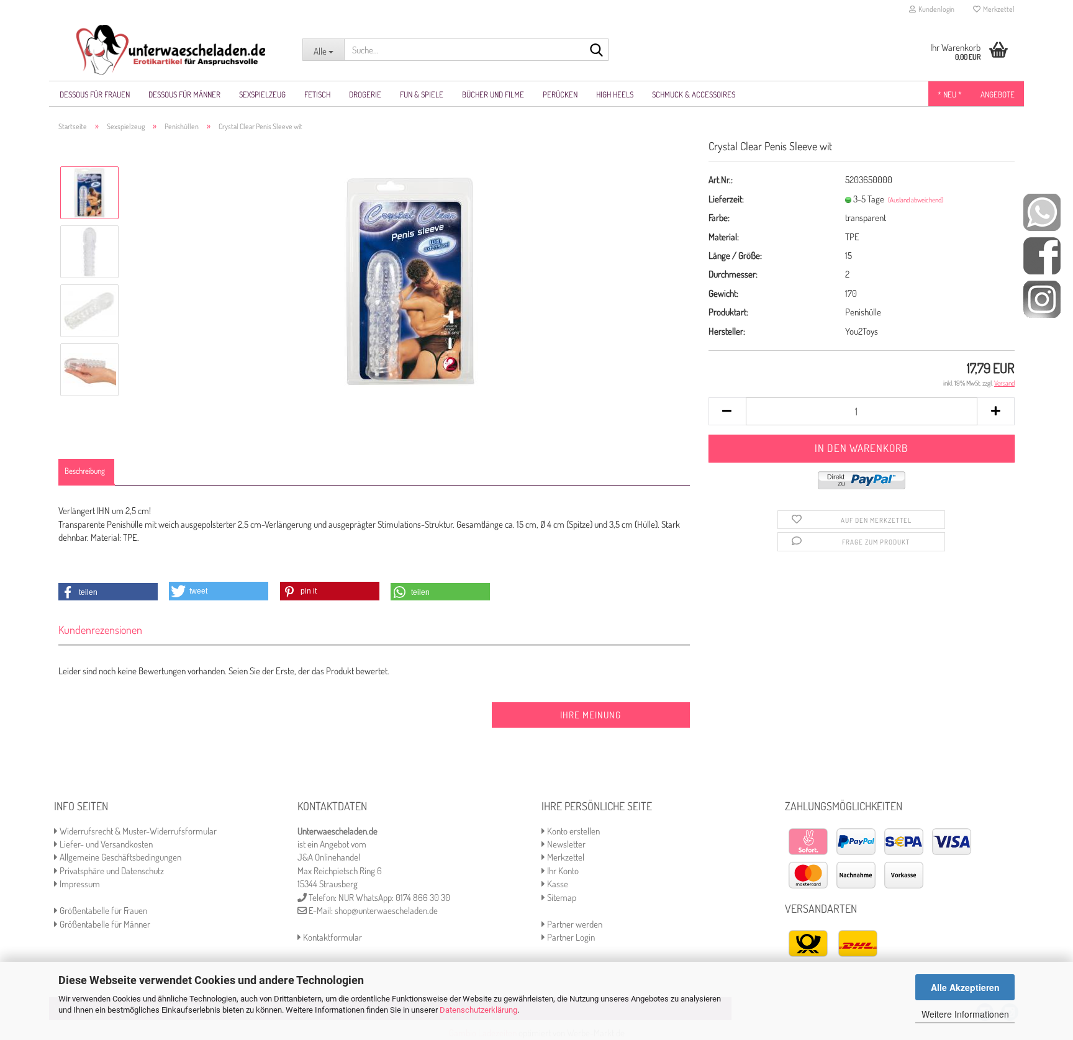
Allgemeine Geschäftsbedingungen (119, 857)
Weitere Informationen (965, 1014)
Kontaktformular (331, 937)
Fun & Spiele (421, 94)
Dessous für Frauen (95, 94)
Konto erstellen (572, 831)
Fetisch (317, 94)
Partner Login (570, 937)
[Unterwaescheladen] (171, 50)
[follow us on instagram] (1042, 298)
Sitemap (560, 897)
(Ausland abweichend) (915, 200)
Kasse (556, 884)
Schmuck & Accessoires (693, 94)
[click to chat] (1042, 211)
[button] (108, 592)
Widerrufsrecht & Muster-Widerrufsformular (137, 831)
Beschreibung (85, 471)
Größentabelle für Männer (104, 924)
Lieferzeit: (726, 199)
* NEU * (950, 94)
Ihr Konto (562, 871)
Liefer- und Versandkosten (105, 844)
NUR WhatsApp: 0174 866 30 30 (394, 897)
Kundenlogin (935, 9)
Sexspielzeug (262, 94)
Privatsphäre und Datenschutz (111, 871)
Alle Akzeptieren (965, 987)
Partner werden (573, 924)
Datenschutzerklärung (478, 1010)
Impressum (79, 884)
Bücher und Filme (493, 94)
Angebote (997, 94)
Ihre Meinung (590, 715)
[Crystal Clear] (410, 280)
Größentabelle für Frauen (102, 910)
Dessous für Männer (184, 94)
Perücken (560, 94)
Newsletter (565, 844)
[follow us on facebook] (1042, 255)
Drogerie (365, 94)
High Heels (614, 94)
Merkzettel (997, 9)
